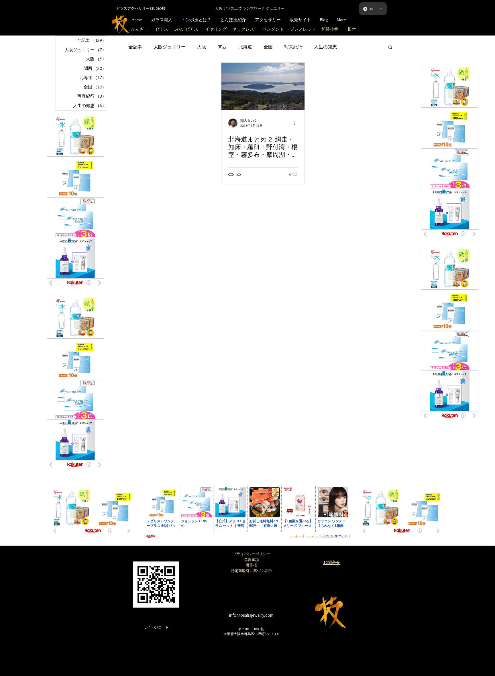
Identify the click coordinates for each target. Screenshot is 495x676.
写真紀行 (293, 47)
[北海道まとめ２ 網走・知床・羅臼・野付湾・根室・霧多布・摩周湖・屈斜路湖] (263, 86)
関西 (222, 47)
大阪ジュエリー (170, 47)
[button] (390, 48)
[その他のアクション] (296, 123)
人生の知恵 (325, 47)
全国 (268, 47)
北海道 (245, 47)
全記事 (135, 47)
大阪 (201, 47)
